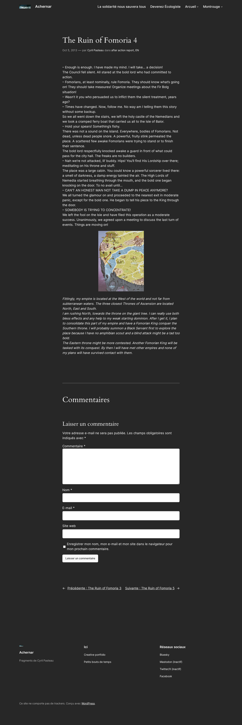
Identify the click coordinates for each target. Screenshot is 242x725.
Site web (69, 526)
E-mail (68, 508)
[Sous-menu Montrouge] (222, 7)
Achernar (43, 6)
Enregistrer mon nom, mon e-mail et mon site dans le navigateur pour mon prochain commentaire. (119, 546)
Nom (67, 490)
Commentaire (73, 446)
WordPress (88, 703)
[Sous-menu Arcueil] (198, 7)
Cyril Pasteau (95, 50)
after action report (122, 50)
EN (137, 50)
